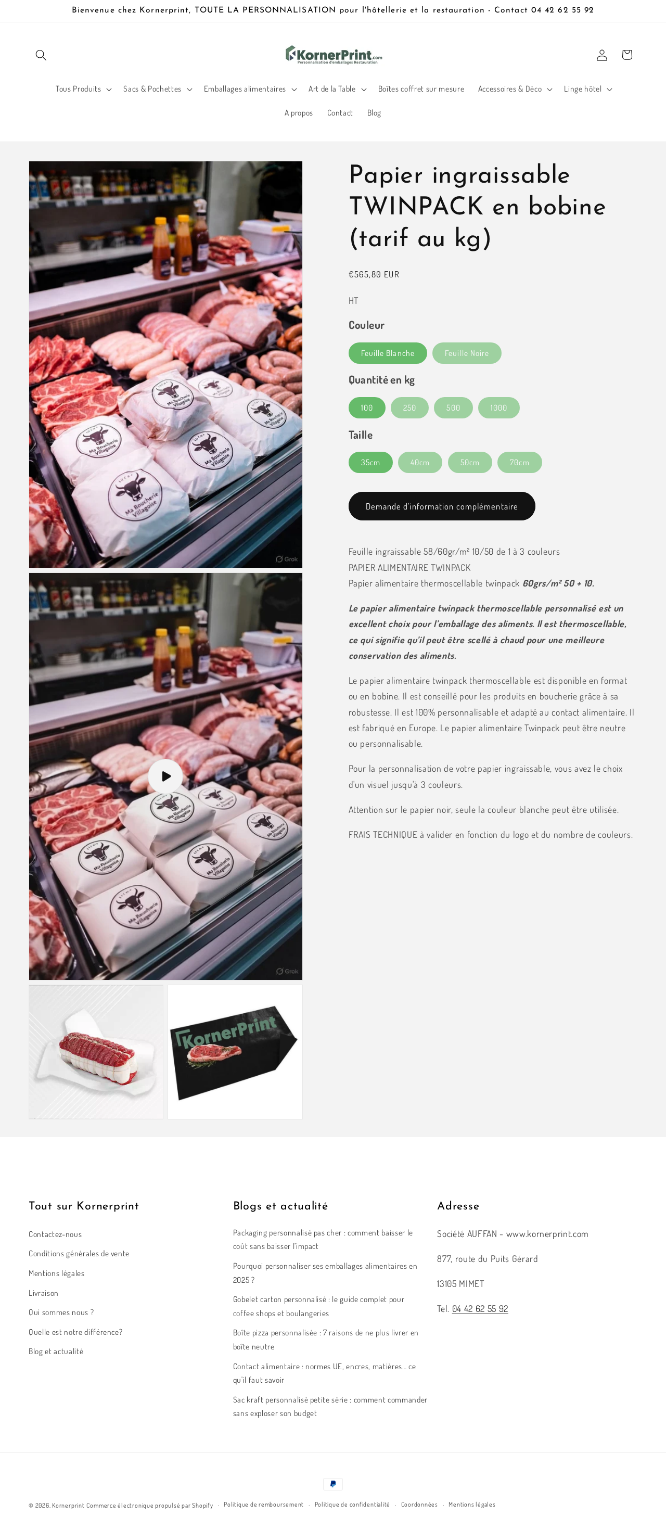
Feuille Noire (467, 353)
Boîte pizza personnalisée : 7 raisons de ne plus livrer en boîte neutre (326, 1339)
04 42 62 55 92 (480, 1308)
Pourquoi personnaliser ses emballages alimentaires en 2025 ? (325, 1272)
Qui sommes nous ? (61, 1312)
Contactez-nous (55, 1234)
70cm (519, 462)
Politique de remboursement (264, 1504)
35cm (370, 462)
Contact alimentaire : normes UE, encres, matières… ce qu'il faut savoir (324, 1373)
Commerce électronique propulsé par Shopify (149, 1505)
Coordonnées (419, 1504)
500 (453, 407)
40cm (420, 462)
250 (409, 407)
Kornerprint (68, 1505)
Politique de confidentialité (353, 1504)
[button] (41, 54)
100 (367, 407)
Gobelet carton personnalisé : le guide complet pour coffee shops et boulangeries (319, 1306)
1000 (499, 407)
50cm (470, 462)
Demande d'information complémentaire (442, 506)
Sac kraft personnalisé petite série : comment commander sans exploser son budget (330, 1406)
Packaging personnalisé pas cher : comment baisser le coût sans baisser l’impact (323, 1239)
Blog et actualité (56, 1351)
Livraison (44, 1293)
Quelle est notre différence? (75, 1332)
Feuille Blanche (388, 353)
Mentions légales (57, 1273)
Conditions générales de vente (79, 1253)
